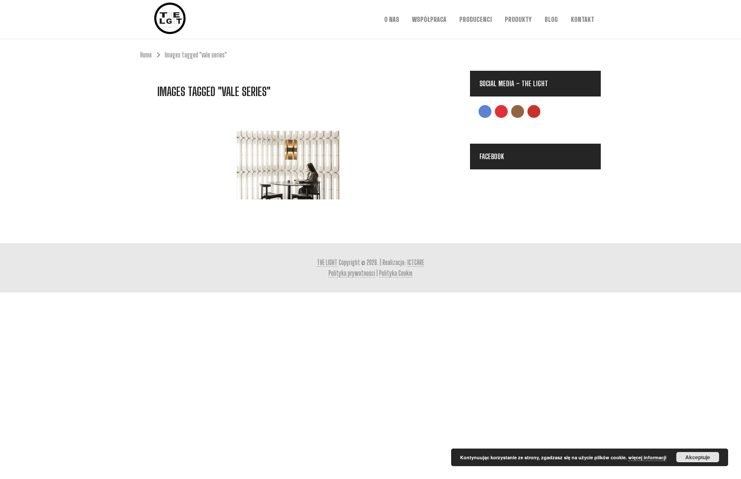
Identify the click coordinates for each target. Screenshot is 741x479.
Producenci (475, 19)
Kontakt (582, 19)
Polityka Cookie (396, 273)
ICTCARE (415, 262)
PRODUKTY (518, 19)
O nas (391, 19)
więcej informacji (647, 457)
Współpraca (429, 19)
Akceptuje (697, 457)
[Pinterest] (501, 111)
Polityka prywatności (351, 273)
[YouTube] (533, 111)
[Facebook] (485, 111)
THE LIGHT (327, 262)
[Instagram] (517, 111)
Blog (551, 19)
